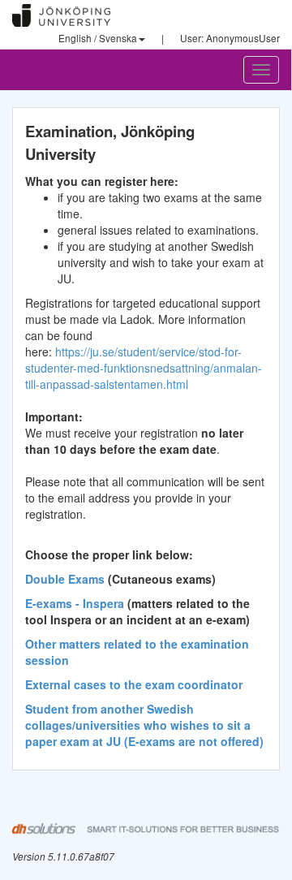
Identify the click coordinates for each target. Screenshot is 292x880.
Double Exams (65, 579)
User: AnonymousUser (230, 38)
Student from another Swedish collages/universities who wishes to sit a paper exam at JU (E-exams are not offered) (144, 725)
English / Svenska (97, 38)
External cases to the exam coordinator (134, 684)
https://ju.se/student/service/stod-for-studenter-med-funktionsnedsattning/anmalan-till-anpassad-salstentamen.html (143, 367)
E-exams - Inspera (74, 603)
